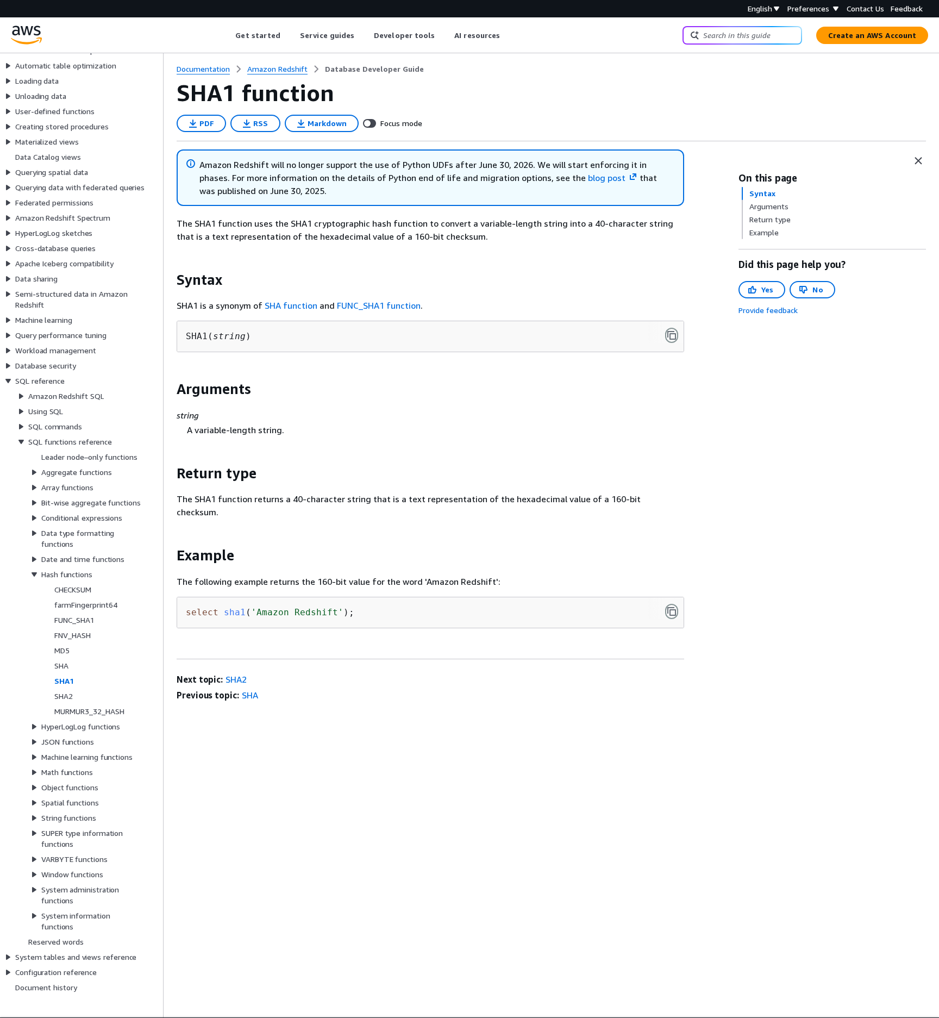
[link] (374, 69)
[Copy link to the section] (167, 279)
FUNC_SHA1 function (379, 305)
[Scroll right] (508, 35)
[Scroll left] (227, 35)
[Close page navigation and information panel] (918, 161)
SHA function (291, 305)
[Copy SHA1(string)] (671, 335)
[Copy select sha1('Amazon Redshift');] (671, 611)
